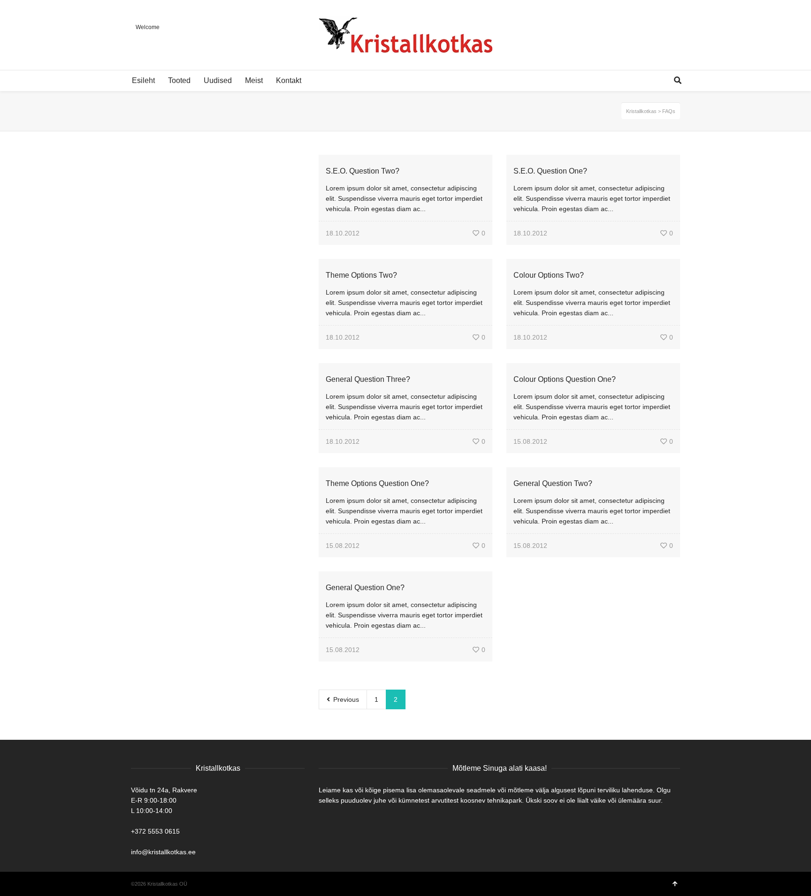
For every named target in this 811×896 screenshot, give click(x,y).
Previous (345, 699)
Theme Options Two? (361, 275)
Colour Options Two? (548, 275)
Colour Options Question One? (564, 379)
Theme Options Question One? (377, 483)
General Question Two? (552, 483)
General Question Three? (368, 379)
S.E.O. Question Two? (362, 171)
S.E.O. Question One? (550, 171)
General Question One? (365, 588)
